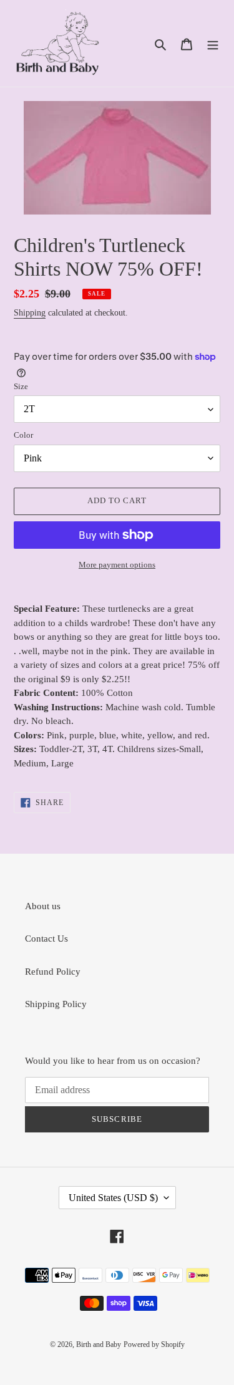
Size (21, 386)
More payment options (117, 564)
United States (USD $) (113, 1197)
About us (43, 906)
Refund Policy (52, 972)
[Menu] (213, 43)
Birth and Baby (98, 1344)
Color (23, 435)
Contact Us (46, 938)
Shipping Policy (56, 1004)
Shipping (30, 312)
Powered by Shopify (154, 1344)
